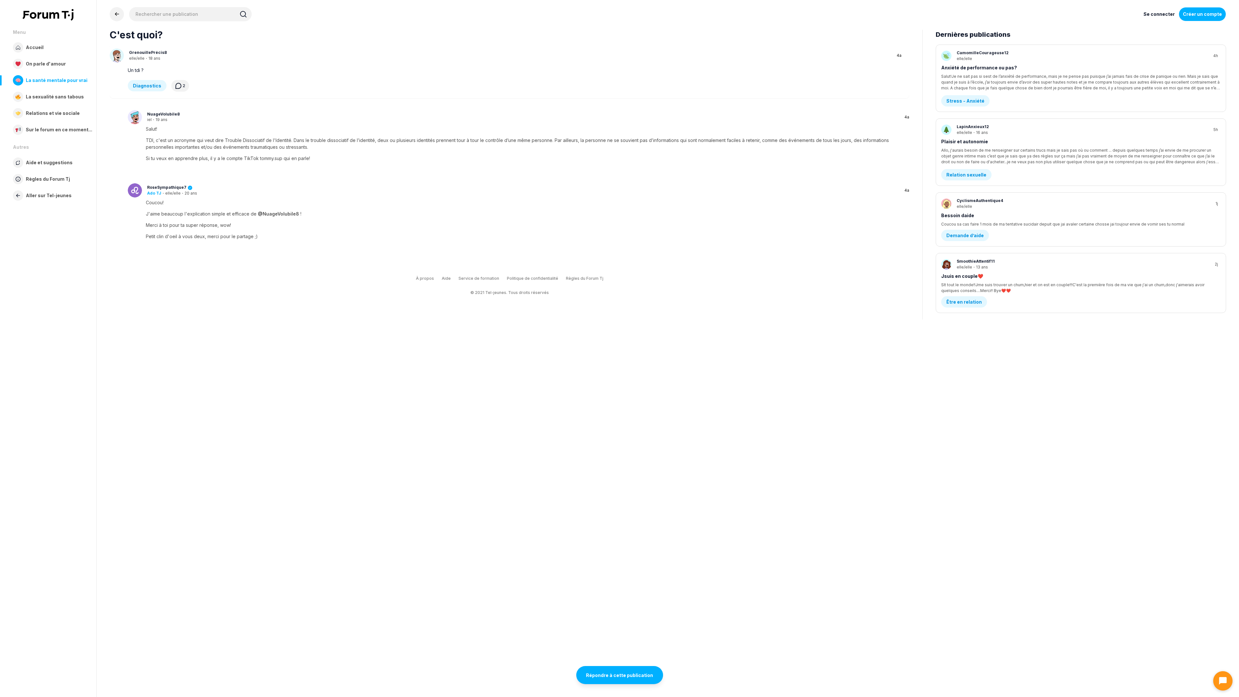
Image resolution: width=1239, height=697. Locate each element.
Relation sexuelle (966, 174)
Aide (446, 278)
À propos (425, 278)
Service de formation (478, 278)
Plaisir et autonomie (964, 141)
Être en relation (964, 302)
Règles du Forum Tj (584, 278)
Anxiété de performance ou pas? (979, 67)
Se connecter (1159, 14)
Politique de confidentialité (532, 278)
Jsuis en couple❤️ (962, 276)
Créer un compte (1202, 14)
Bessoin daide (957, 215)
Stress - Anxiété (965, 101)
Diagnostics (147, 85)
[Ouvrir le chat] (1223, 681)
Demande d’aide (965, 235)
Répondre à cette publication (619, 675)
